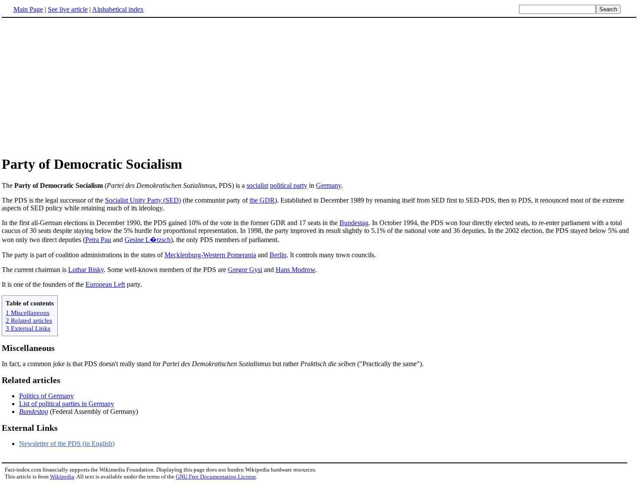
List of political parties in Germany (66, 403)
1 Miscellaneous (27, 312)
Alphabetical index (118, 9)
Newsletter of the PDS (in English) (67, 443)
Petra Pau (98, 239)
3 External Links (28, 328)
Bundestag (353, 222)
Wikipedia (62, 476)
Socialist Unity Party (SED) (143, 200)
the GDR (262, 200)
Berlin (278, 255)
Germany (328, 185)
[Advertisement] (319, 86)
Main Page (28, 9)
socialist (257, 185)
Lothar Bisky (86, 269)
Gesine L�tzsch (148, 239)
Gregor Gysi (245, 269)
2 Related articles (29, 320)
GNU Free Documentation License (216, 476)
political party (288, 185)
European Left (105, 284)
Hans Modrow (295, 269)
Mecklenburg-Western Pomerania (210, 255)
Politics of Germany (46, 396)
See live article (68, 9)
